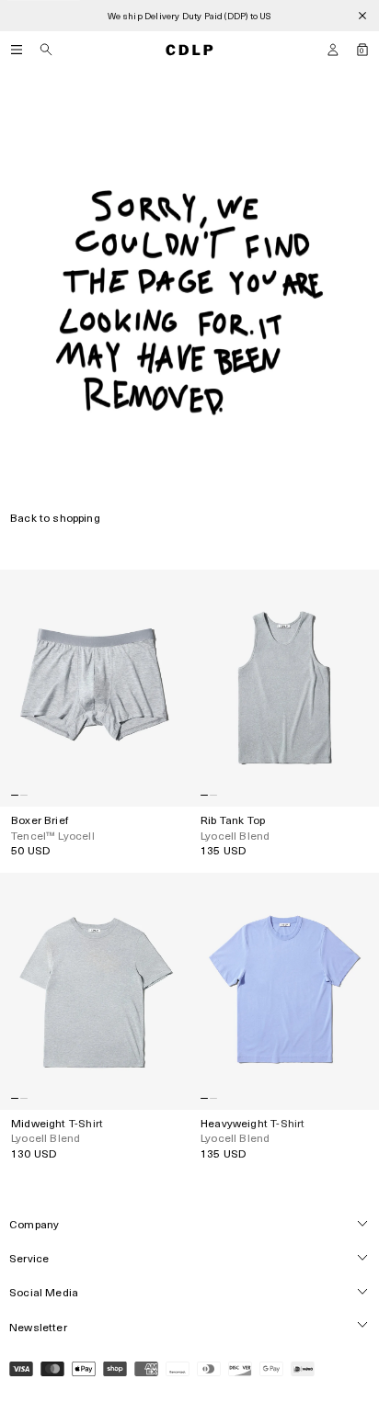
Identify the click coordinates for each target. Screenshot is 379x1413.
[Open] (16, 49)
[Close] (362, 16)
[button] (333, 49)
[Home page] (189, 49)
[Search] (46, 49)
